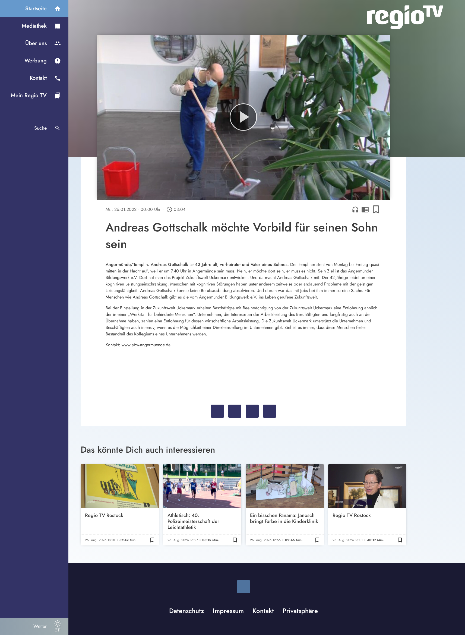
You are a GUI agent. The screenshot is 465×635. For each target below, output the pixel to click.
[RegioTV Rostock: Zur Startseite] (405, 17)
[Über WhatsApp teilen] (252, 411)
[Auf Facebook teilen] (217, 411)
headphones (355, 209)
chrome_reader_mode (365, 209)
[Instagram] (243, 586)
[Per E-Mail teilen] (269, 411)
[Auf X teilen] (234, 411)
